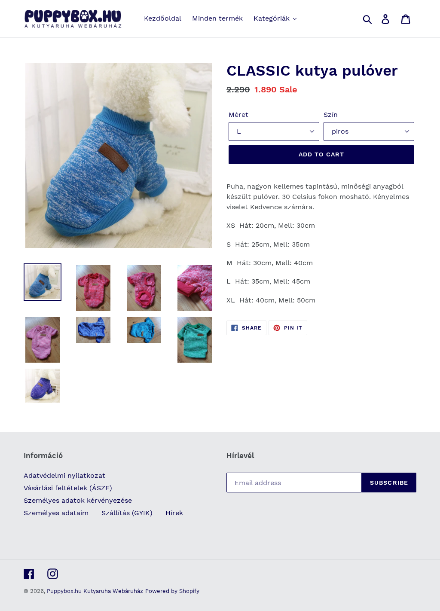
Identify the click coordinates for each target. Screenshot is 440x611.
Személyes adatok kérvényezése (78, 500)
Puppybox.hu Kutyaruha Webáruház (95, 591)
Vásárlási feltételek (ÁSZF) (68, 488)
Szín (331, 114)
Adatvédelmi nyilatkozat (64, 475)
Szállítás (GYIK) (127, 513)
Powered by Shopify (172, 591)
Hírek (174, 513)
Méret (238, 114)
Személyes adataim (56, 513)
